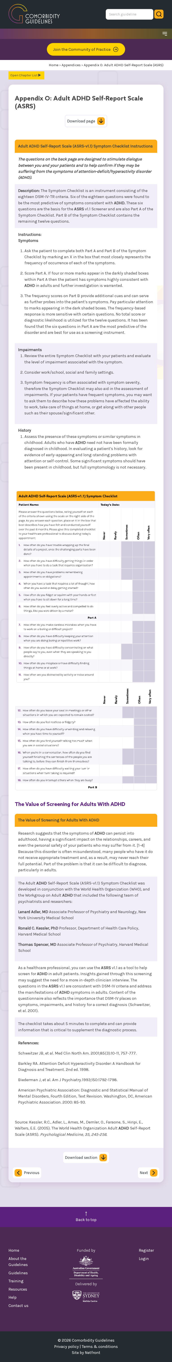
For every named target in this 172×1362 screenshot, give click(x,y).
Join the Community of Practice (82, 49)
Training (16, 1281)
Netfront (92, 1352)
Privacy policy (66, 1346)
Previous (31, 1172)
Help (13, 1297)
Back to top (86, 1219)
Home (14, 1250)
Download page (81, 121)
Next (144, 1172)
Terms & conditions (100, 1346)
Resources (18, 1289)
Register (146, 1250)
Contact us (18, 1305)
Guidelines (18, 1272)
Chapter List (28, 75)
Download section (81, 1157)
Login (144, 1258)
